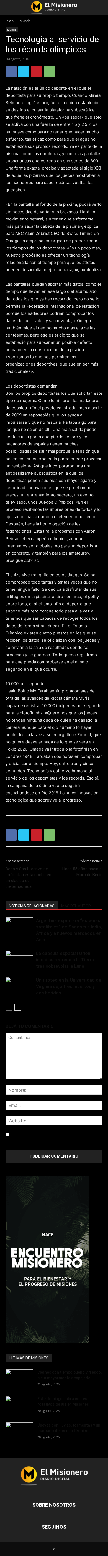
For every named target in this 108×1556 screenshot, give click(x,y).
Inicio (10, 20)
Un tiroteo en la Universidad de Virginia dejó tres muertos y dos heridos (68, 986)
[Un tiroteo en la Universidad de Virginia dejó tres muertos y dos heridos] (19, 986)
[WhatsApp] (49, 71)
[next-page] (17, 1007)
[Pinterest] (36, 71)
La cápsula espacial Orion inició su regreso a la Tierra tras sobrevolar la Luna (65, 959)
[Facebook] (11, 71)
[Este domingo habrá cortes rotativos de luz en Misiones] (19, 1404)
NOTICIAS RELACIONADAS (32, 906)
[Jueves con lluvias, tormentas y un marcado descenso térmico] (19, 1432)
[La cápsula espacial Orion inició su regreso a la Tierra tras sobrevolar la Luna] (19, 959)
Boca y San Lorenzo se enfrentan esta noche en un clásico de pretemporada (28, 877)
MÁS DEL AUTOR (76, 906)
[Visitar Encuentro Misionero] (54, 1259)
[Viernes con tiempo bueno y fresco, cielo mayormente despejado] (19, 1379)
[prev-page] (9, 1007)
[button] (9, 7)
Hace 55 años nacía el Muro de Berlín (82, 871)
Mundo (25, 20)
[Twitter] (23, 71)
